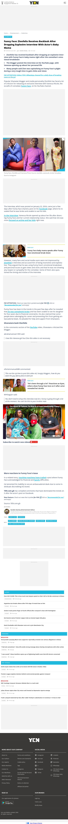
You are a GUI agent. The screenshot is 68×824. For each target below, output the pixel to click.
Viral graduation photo (16, 523)
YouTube (33, 327)
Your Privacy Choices (36, 823)
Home (6, 33)
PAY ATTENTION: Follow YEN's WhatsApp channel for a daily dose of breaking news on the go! (32, 76)
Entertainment (14, 33)
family (37, 480)
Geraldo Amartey (23, 50)
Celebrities (24, 33)
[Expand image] (63, 139)
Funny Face (26, 86)
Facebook (43, 208)
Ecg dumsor (12, 520)
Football (7, 606)
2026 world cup (51, 520)
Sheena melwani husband (26, 520)
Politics (3, 686)
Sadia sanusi (40, 520)
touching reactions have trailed (32, 477)
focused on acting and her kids (22, 220)
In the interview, (11, 215)
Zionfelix (8, 262)
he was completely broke (18, 311)
